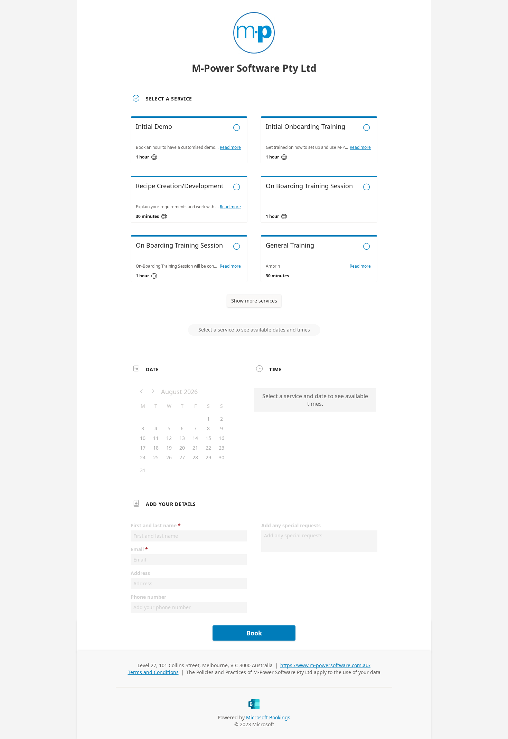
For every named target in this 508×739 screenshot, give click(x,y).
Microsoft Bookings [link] (268, 717)
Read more (230, 147)
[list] (254, 205)
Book (254, 633)
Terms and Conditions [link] (153, 672)
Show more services (254, 300)
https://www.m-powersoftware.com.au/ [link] (325, 665)
